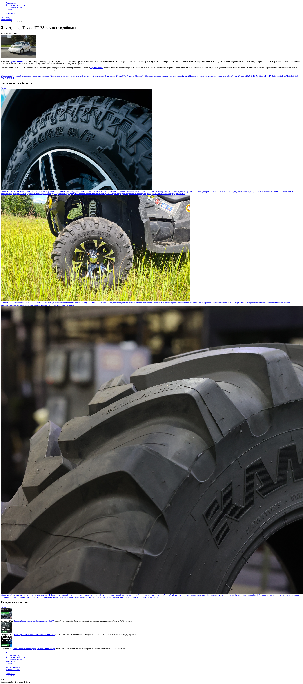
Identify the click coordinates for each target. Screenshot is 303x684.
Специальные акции (14, 7)
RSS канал (10, 676)
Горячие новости (12, 655)
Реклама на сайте (13, 668)
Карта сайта (10, 674)
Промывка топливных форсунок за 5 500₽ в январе (34, 649)
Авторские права (13, 670)
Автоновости (11, 3)
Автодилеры (11, 653)
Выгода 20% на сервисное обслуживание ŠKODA (34, 621)
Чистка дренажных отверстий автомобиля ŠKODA (34, 635)
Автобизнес (10, 14)
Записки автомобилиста (15, 5)
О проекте (10, 9)
